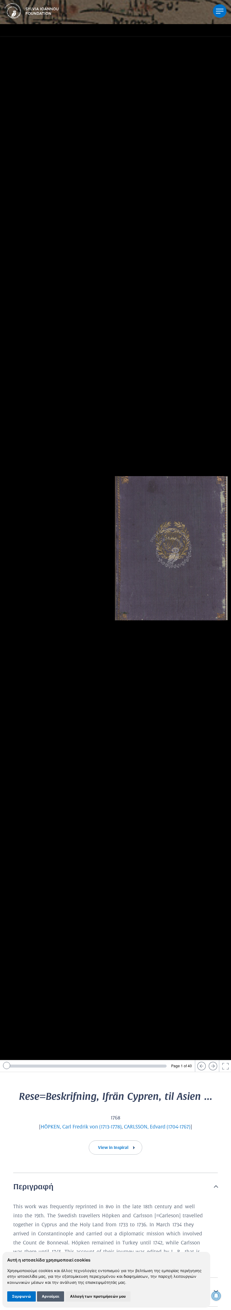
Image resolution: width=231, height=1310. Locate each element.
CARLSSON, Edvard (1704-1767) (157, 1126)
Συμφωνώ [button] (21, 1296)
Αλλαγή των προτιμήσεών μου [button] (98, 1296)
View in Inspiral (113, 1147)
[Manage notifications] (216, 1296)
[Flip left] (201, 1066)
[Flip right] (213, 1066)
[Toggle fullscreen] (225, 1066)
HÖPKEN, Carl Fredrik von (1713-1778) (81, 1126)
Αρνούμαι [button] (50, 1296)
